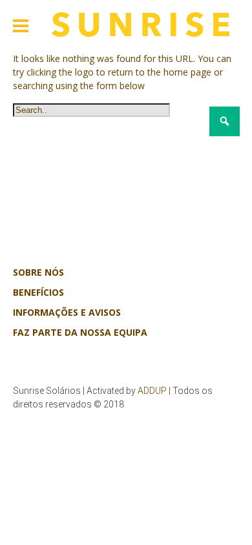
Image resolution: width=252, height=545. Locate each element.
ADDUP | (154, 391)
